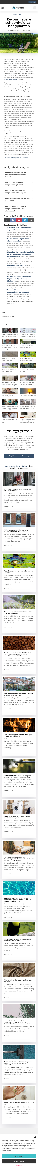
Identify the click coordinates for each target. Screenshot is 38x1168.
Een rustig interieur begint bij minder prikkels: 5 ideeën (18, 490)
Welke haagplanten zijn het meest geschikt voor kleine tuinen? (19, 175)
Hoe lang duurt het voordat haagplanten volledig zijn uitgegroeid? (19, 209)
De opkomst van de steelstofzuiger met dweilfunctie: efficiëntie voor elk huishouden (18, 1063)
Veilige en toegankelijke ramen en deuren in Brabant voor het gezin (10, 347)
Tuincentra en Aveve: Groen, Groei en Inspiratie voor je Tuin (17, 940)
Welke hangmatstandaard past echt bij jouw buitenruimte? (9, 371)
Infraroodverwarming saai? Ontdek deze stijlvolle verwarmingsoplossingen (27, 421)
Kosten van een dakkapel (17, 265)
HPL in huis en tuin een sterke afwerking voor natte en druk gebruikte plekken (9, 384)
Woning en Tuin (19, 14)
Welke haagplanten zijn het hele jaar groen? (19, 200)
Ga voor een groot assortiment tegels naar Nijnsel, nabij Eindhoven (19, 279)
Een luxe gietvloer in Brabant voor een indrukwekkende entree (28, 408)
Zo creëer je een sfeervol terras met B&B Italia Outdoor (26, 347)
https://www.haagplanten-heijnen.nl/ (16, 158)
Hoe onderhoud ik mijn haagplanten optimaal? (19, 184)
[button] (35, 1137)
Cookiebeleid (18, 1165)
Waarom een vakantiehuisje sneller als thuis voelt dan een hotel (10, 421)
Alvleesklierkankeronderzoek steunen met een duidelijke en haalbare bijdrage (10, 408)
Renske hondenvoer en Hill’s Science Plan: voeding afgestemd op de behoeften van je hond (17, 654)
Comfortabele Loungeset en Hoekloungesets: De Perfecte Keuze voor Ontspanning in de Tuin (19, 858)
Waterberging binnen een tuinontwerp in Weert (18, 571)
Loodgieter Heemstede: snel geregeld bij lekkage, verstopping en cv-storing (19, 776)
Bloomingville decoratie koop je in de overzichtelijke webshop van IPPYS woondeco (20, 254)
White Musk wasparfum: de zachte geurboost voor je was (17, 817)
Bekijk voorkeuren (19, 1161)
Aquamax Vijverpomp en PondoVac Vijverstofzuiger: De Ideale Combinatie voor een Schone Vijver (18, 899)
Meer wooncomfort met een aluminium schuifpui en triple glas (18, 694)
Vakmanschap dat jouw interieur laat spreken (18, 980)
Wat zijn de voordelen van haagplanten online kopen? (19, 192)
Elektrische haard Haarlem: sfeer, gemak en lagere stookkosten (19, 735)
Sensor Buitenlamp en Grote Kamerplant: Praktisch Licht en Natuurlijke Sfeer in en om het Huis (17, 1022)
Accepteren (19, 1156)
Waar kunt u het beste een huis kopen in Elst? (19, 1103)
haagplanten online (10, 79)
